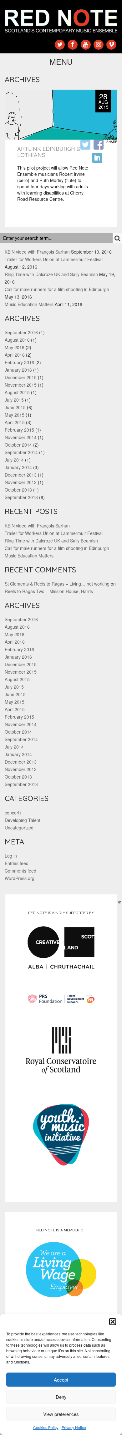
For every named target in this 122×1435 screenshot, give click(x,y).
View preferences (61, 1414)
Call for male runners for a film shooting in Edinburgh (57, 289)
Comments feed (20, 871)
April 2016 (15, 355)
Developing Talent (22, 820)
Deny (61, 1396)
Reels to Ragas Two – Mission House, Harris (49, 591)
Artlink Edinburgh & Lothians (49, 152)
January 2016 (18, 370)
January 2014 (18, 467)
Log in (11, 856)
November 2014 (21, 437)
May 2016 (14, 347)
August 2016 (17, 340)
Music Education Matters (29, 304)
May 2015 (14, 415)
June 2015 (15, 407)
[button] (112, 1322)
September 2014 (21, 452)
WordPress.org (19, 878)
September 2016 (21, 332)
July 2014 (14, 460)
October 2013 (18, 490)
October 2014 (18, 445)
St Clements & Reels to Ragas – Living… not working (57, 584)
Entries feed (16, 863)
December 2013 (21, 475)
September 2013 (21, 497)
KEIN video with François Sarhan (37, 252)
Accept (61, 1379)
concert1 (13, 812)
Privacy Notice (74, 1427)
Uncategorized (19, 827)
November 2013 (21, 482)
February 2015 (19, 430)
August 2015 (17, 392)
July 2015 (14, 400)
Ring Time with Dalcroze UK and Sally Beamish (51, 274)
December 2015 (21, 377)
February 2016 (19, 362)
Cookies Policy (45, 1427)
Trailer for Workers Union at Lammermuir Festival (54, 259)
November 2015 (21, 385)
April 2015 (15, 422)
